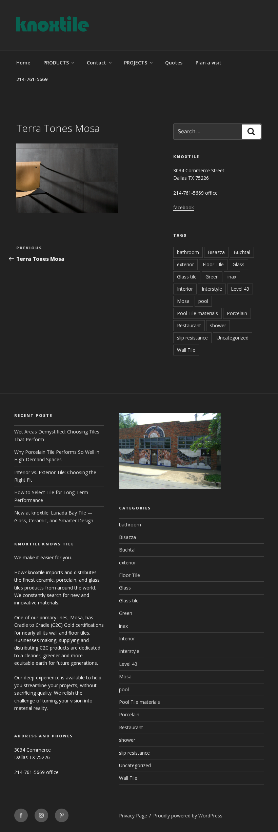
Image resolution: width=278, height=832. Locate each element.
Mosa (183, 301)
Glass (238, 264)
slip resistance (192, 337)
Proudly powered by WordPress (187, 815)
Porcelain (237, 313)
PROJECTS (135, 62)
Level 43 (240, 289)
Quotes (173, 62)
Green (212, 276)
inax (231, 276)
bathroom (188, 252)
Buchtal (242, 252)
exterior (185, 264)
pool (203, 301)
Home (23, 62)
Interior (185, 289)
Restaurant (189, 325)
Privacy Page (133, 815)
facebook (183, 207)
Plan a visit (208, 62)
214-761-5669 (31, 79)
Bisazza (216, 252)
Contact (96, 62)
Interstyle (212, 289)
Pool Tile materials (197, 313)
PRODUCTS (56, 62)
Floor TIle (213, 264)
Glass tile (187, 276)
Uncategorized (233, 337)
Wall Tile (186, 350)
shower (218, 325)
